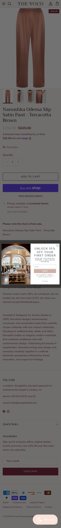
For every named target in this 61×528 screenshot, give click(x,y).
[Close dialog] (57, 245)
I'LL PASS (45, 281)
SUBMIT (45, 271)
